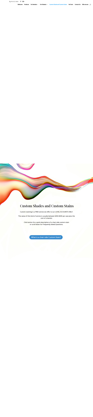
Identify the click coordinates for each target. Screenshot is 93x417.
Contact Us (77, 4)
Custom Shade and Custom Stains (58, 4)
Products (26, 4)
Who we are (85, 4)
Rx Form (71, 4)
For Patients (43, 4)
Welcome (20, 4)
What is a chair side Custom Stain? (46, 237)
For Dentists (34, 4)
